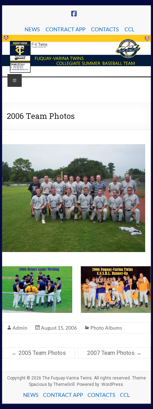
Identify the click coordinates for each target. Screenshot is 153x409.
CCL (129, 29)
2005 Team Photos (38, 353)
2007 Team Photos (114, 353)
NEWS (32, 29)
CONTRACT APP (65, 29)
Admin (19, 328)
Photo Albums (106, 328)
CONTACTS (105, 29)
